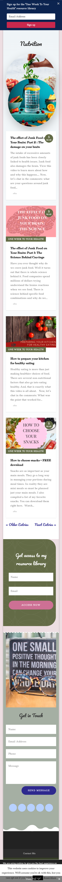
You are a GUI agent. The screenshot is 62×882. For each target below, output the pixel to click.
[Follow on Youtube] (49, 808)
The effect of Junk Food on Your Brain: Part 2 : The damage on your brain (28, 142)
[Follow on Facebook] (13, 808)
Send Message (39, 790)
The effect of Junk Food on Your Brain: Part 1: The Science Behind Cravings (28, 252)
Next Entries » (45, 524)
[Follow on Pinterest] (40, 808)
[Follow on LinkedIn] (22, 808)
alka (15, 193)
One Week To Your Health (26, 239)
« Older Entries (17, 524)
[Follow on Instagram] (31, 808)
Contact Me (29, 853)
